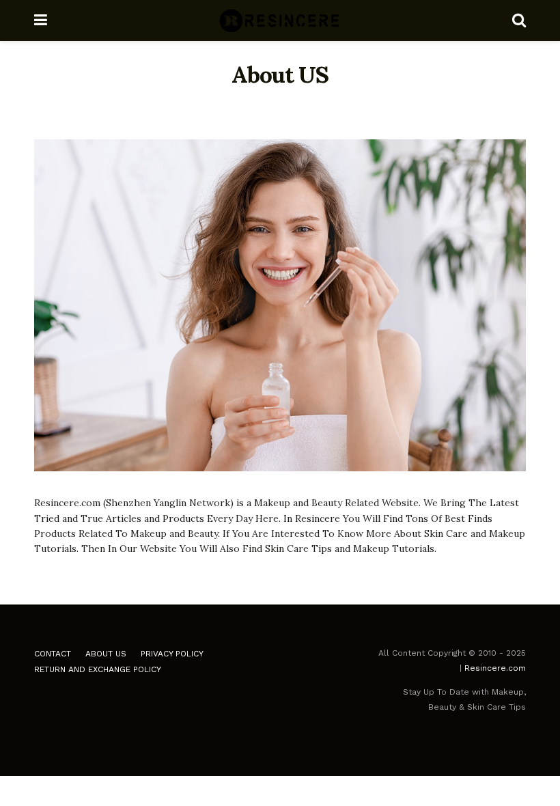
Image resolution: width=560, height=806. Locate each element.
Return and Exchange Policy (97, 669)
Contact (52, 653)
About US (105, 653)
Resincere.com (495, 668)
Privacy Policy (172, 653)
